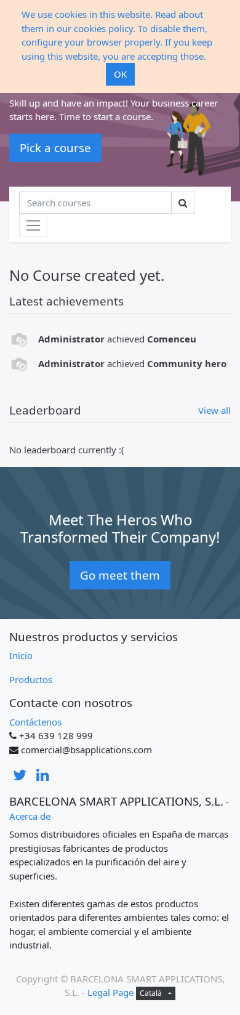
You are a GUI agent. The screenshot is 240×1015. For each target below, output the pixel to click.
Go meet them (120, 575)
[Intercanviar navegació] (33, 225)
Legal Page (110, 992)
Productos (30, 679)
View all (214, 410)
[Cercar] (183, 203)
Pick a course (55, 147)
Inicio (21, 655)
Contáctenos (35, 722)
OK (120, 74)
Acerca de (29, 816)
